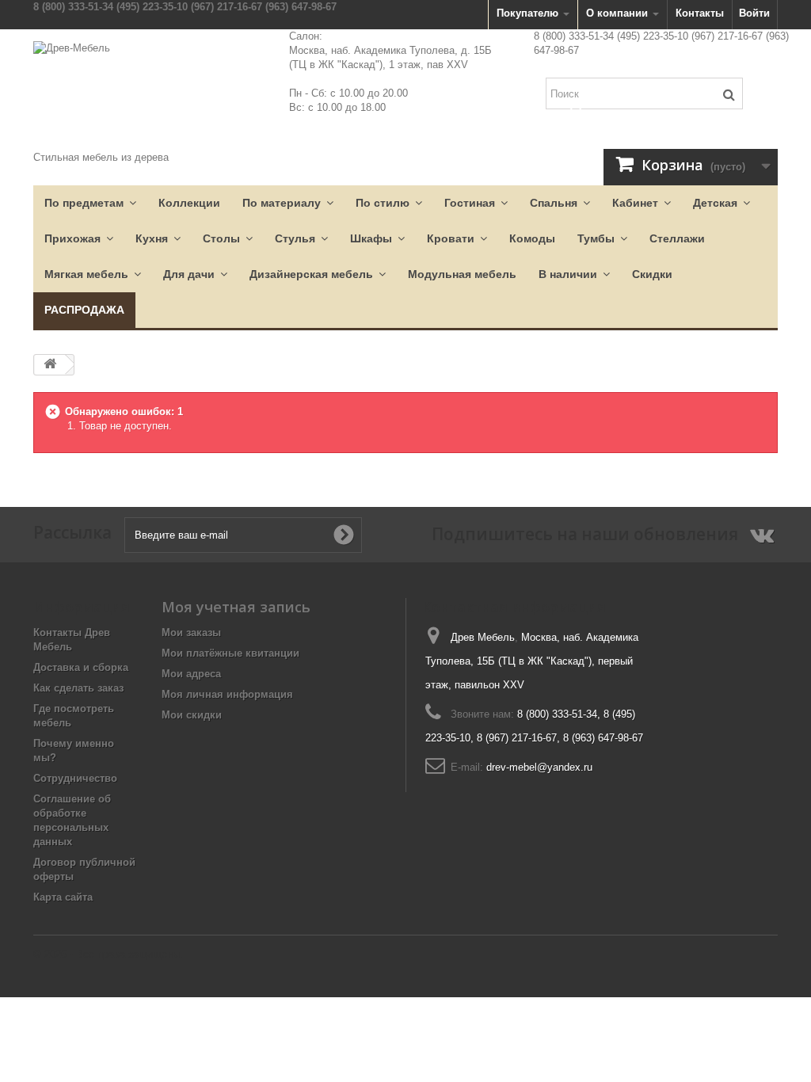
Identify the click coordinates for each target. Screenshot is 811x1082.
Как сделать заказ (78, 688)
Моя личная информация (227, 694)
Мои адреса (191, 674)
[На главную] (50, 365)
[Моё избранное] (576, 109)
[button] (90, 203)
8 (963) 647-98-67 (603, 738)
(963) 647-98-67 (301, 7)
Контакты (700, 13)
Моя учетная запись (236, 606)
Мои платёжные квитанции (230, 653)
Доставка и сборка (80, 667)
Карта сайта (63, 897)
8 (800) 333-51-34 (73, 7)
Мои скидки (192, 715)
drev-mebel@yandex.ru (539, 767)
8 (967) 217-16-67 (517, 738)
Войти (754, 13)
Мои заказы (191, 632)
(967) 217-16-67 (226, 7)
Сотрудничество (75, 778)
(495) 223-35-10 (152, 7)
